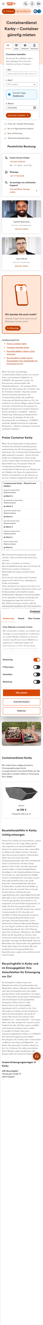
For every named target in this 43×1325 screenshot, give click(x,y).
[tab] (8, 47)
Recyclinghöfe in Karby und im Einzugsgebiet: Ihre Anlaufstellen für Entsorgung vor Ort (22, 361)
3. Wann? (10, 104)
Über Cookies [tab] (34, 618)
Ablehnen (21, 711)
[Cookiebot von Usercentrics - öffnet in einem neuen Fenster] (30, 612)
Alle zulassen (21, 693)
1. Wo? (8, 70)
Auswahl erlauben (21, 702)
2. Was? (9, 80)
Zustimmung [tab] (8, 618)
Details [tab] (21, 618)
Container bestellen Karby (18, 348)
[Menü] (3, 4)
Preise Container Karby (17, 344)
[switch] (36, 667)
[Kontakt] (25, 3)
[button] (38, 3)
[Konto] (32, 3)
